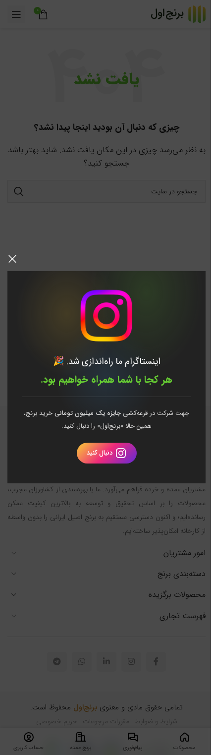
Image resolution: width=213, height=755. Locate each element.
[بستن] (12, 258)
